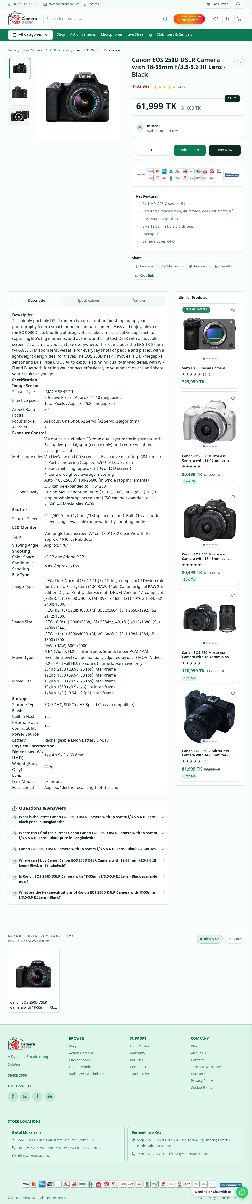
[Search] (165, 19)
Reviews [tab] (139, 301)
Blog (194, 1046)
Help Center (140, 1046)
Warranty (137, 1053)
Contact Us (139, 1067)
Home (12, 51)
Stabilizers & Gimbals (174, 34)
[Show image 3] (19, 115)
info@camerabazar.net (63, 4)
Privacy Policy (202, 1081)
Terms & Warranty (206, 1067)
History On (212, 939)
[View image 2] (207, 358)
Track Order (139, 1074)
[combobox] (107, 19)
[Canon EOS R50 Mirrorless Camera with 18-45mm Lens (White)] (209, 422)
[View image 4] (213, 358)
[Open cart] (239, 19)
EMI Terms (199, 1074)
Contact (197, 1060)
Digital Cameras (32, 51)
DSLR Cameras (59, 51)
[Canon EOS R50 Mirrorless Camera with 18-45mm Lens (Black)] (209, 520)
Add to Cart (190, 150)
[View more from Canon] (140, 87)
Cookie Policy (201, 1088)
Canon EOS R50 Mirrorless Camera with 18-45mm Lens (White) (205, 458)
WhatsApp (173, 267)
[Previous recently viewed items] (15, 981)
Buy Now (225, 150)
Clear (237, 939)
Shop (61, 34)
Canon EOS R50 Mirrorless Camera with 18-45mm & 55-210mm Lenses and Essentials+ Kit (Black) (208, 655)
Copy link (147, 276)
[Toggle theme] (238, 4)
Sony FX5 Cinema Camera (203, 368)
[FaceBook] (13, 1096)
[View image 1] (204, 359)
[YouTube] (25, 1096)
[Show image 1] (19, 68)
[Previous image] (43, 99)
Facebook (146, 267)
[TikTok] (37, 1096)
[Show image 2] (19, 92)
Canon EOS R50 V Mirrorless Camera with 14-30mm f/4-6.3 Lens (207, 753)
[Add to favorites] (239, 61)
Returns (136, 1060)
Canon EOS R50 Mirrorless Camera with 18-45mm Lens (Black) (205, 557)
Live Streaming (139, 34)
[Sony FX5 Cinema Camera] (209, 334)
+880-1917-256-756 (25, 4)
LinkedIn (226, 267)
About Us (198, 1053)
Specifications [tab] (88, 301)
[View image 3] (210, 358)
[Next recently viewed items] (236, 981)
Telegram (200, 267)
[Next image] (112, 99)
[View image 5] (216, 358)
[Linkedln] (50, 1096)
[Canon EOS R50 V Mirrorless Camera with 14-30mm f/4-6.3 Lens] (209, 716)
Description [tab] (37, 301)
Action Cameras (83, 34)
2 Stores (93, 4)
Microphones (112, 34)
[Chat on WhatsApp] (242, 1192)
